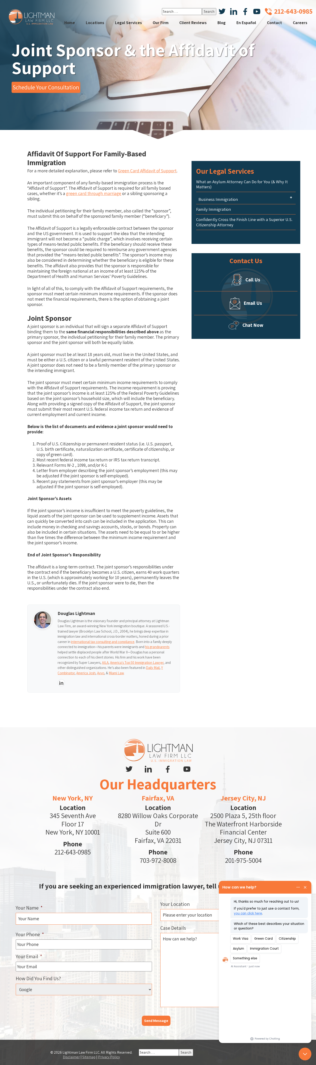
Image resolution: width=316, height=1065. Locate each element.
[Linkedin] (61, 683)
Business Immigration (218, 199)
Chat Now (252, 325)
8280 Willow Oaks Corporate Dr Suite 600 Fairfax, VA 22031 (158, 828)
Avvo (100, 673)
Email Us (253, 303)
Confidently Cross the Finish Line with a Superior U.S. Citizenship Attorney (244, 222)
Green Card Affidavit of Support (147, 171)
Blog (221, 22)
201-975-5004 (243, 860)
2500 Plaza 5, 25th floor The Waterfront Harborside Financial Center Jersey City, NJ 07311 (243, 828)
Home (69, 22)
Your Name (29, 907)
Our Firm (161, 22)
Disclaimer (71, 1057)
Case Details (173, 928)
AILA (105, 662)
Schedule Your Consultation (46, 87)
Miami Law (116, 673)
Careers (300, 22)
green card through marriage (93, 193)
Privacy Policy (109, 1057)
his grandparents (157, 647)
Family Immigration (213, 209)
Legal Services (128, 22)
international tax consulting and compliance (102, 642)
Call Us (252, 279)
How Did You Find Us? (38, 978)
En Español (246, 22)
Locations (95, 22)
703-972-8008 (158, 860)
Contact (274, 22)
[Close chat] (305, 1054)
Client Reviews (193, 22)
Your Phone (30, 934)
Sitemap (89, 1057)
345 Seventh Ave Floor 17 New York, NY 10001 (72, 823)
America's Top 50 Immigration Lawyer (137, 662)
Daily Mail (153, 667)
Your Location (175, 904)
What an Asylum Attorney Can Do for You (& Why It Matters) (242, 184)
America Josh (86, 673)
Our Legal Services (225, 171)
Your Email (29, 956)
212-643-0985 (73, 852)
